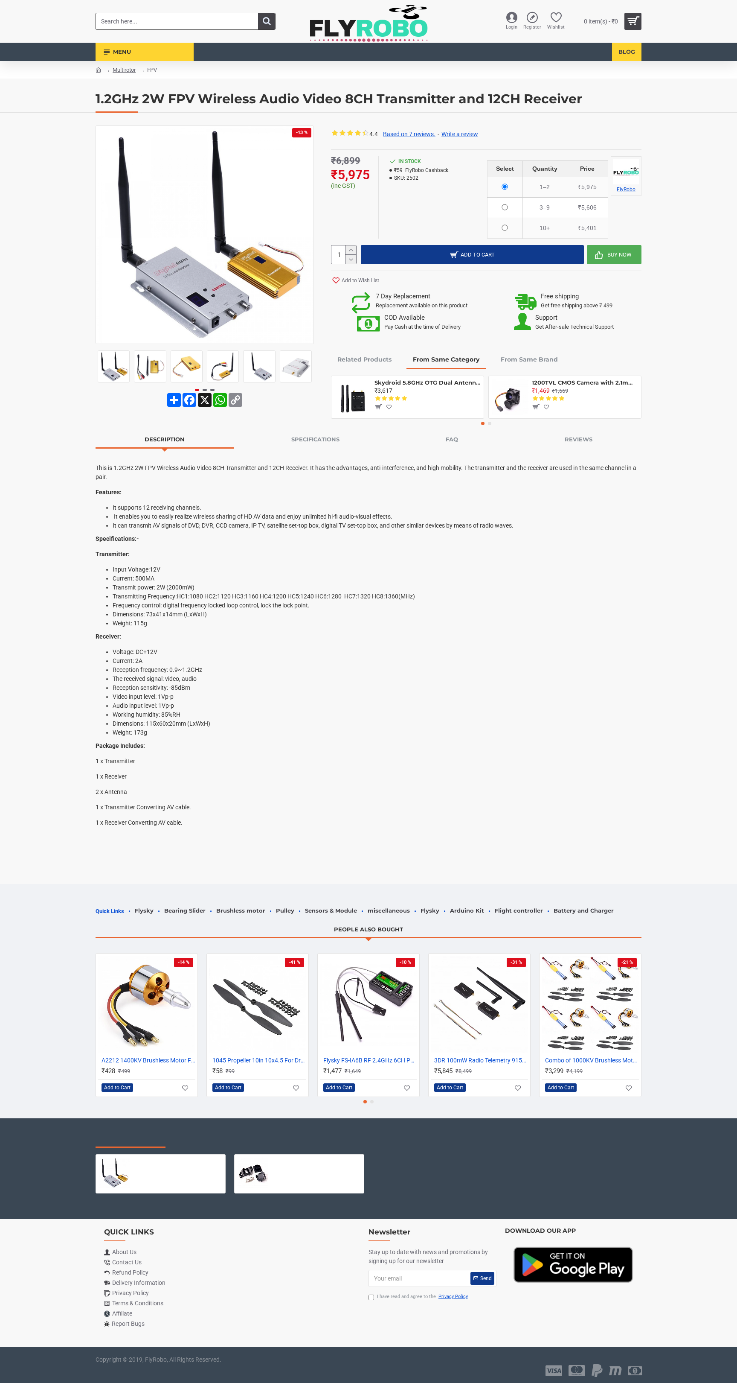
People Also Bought (368, 929)
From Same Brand (529, 359)
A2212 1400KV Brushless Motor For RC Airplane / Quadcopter (148, 1060)
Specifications (315, 439)
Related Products (364, 359)
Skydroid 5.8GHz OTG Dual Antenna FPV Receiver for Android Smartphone (427, 382)
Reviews (578, 439)
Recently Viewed (130, 1138)
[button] (104, 366)
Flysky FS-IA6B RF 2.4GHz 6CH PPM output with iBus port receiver (370, 1060)
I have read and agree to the (422, 1296)
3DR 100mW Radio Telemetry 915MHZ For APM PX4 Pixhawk (481, 1060)
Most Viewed (201, 1138)
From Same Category (446, 359)
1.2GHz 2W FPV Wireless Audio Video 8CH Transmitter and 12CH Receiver (177, 1161)
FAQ (452, 439)
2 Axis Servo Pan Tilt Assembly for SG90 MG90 (316, 1161)
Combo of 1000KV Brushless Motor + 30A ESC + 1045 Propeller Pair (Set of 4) (592, 1060)
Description (165, 439)
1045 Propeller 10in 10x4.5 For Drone (259, 1060)
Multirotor (124, 70)
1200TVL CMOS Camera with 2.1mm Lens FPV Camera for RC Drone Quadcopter (585, 382)
